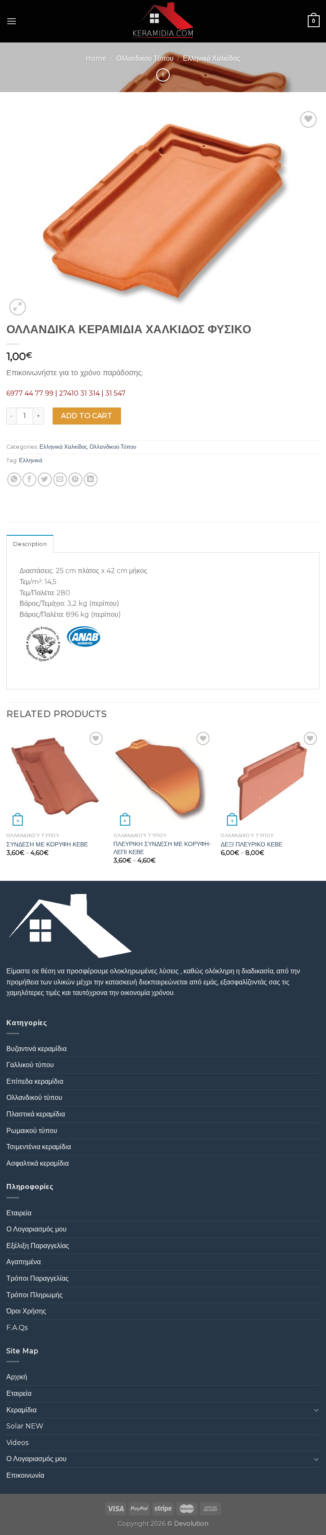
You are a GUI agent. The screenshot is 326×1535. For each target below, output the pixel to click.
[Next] (319, 804)
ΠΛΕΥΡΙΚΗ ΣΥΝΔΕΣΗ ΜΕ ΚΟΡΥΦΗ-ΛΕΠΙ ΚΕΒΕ (162, 848)
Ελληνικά (30, 460)
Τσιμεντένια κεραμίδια (38, 1147)
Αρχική (16, 1377)
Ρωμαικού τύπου (31, 1131)
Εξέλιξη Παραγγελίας (37, 1246)
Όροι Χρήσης (26, 1311)
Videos (17, 1443)
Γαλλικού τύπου (30, 1065)
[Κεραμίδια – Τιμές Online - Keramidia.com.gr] (163, 21)
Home (96, 58)
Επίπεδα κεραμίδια (34, 1081)
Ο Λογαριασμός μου (36, 1229)
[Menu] (11, 21)
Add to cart (86, 416)
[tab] (29, 544)
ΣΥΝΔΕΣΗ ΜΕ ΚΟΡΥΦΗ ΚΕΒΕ (47, 844)
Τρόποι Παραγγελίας (37, 1278)
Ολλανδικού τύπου (34, 1098)
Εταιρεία (18, 1213)
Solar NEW (24, 1426)
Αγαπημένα (23, 1262)
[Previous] (6, 804)
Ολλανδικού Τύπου (145, 58)
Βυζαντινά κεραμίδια (36, 1049)
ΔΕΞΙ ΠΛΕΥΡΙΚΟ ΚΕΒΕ (251, 844)
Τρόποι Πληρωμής (34, 1295)
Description (30, 544)
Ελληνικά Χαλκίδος (211, 58)
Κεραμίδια (21, 1410)
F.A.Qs (17, 1328)
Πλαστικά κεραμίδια (35, 1114)
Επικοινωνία (25, 1475)
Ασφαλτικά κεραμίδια (37, 1163)
